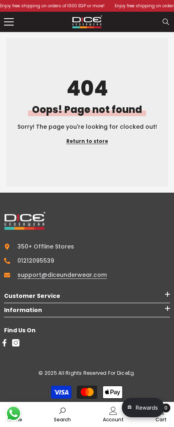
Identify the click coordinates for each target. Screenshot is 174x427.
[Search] (166, 22)
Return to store (87, 141)
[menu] (9, 22)
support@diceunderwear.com (62, 275)
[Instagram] (15, 342)
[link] (62, 414)
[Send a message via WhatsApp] (13, 413)
